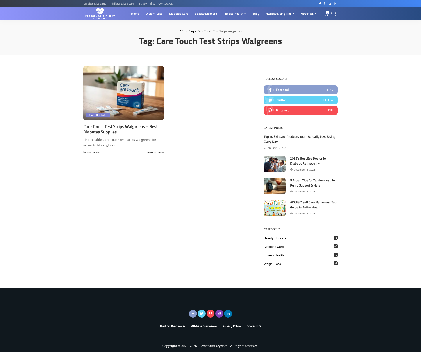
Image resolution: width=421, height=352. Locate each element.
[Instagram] (330, 3)
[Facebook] (315, 3)
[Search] (334, 13)
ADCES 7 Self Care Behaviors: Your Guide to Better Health (313, 205)
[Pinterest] (325, 3)
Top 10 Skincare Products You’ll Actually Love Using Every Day (299, 139)
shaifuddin (93, 152)
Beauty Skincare (275, 238)
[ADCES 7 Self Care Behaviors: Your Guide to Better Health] (275, 208)
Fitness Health (274, 255)
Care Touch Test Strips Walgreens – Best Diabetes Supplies (120, 129)
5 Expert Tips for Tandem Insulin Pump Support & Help (312, 183)
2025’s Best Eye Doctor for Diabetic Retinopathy (308, 161)
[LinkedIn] (335, 3)
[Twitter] (320, 3)
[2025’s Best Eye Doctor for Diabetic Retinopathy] (275, 164)
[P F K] (100, 13)
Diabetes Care (98, 115)
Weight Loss (272, 264)
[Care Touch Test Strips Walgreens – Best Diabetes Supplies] (123, 93)
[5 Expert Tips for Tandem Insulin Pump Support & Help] (275, 186)
